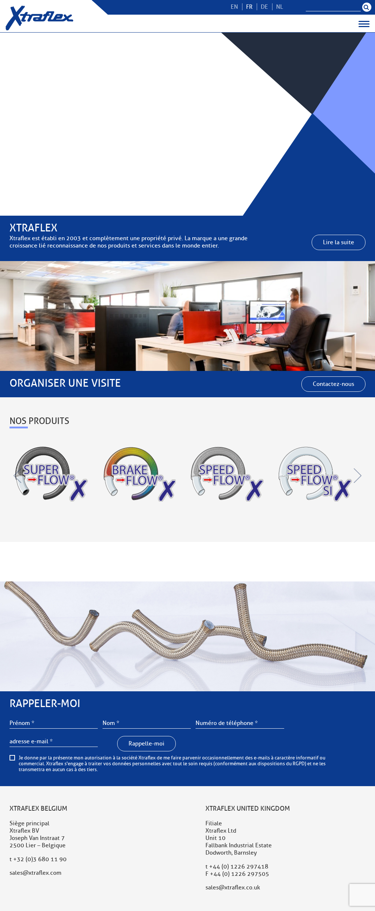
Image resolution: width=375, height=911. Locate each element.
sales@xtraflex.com (36, 873)
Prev (17, 475)
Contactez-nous (333, 384)
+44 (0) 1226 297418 (238, 866)
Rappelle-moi (146, 743)
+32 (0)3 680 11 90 (40, 859)
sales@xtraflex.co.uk (232, 887)
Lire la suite (338, 242)
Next (357, 475)
